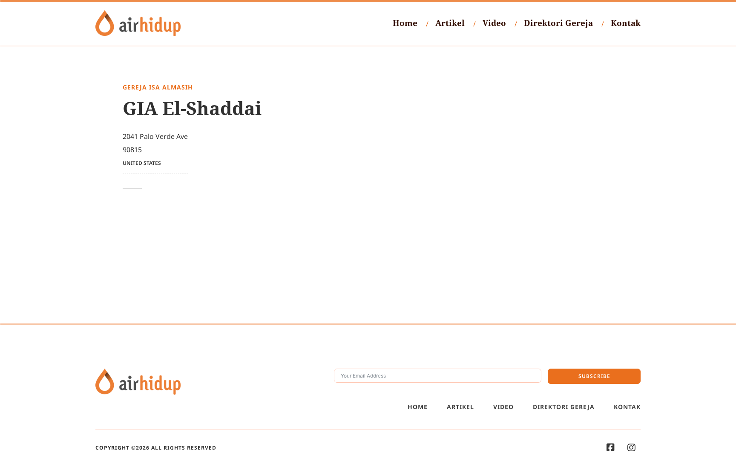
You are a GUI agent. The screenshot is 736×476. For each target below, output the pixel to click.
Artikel (450, 23)
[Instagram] (631, 447)
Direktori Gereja (558, 23)
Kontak (626, 23)
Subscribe (594, 376)
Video (494, 23)
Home (405, 23)
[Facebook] (610, 447)
